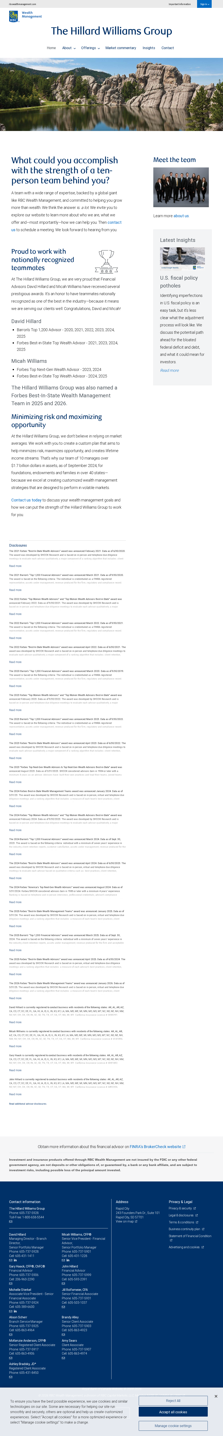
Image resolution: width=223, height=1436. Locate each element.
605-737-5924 (29, 1303)
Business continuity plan (185, 1229)
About (67, 48)
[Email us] (11, 1221)
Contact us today (26, 500)
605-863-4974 (77, 1353)
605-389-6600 (24, 1307)
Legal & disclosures (181, 1215)
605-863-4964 (24, 1330)
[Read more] (15, 566)
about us (181, 215)
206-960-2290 (24, 1279)
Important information (180, 4)
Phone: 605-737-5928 (24, 1213)
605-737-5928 (29, 1251)
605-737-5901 (81, 1251)
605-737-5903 (81, 1326)
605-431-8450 (29, 1373)
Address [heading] (122, 1202)
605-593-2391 (77, 1279)
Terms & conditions (182, 1222)
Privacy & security (181, 1208)
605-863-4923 (77, 1330)
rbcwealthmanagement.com (22, 4)
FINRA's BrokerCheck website (155, 1146)
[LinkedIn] (16, 1260)
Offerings (89, 48)
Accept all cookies (173, 1412)
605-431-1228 (77, 1256)
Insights (149, 48)
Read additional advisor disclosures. (28, 1103)
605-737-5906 (29, 1275)
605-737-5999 (81, 1275)
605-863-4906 (24, 1353)
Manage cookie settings (173, 1426)
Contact (168, 48)
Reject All (173, 1400)
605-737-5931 (81, 1298)
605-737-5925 (29, 1326)
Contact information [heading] (24, 1202)
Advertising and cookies (184, 1247)
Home (51, 48)
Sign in (204, 4)
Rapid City (122, 1208)
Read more (169, 370)
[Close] (216, 1396)
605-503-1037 (77, 1303)
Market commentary (120, 48)
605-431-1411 (24, 1256)
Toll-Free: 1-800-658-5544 (26, 1217)
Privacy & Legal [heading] (180, 1202)
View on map (125, 1221)
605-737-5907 (81, 1349)
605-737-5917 (29, 1349)
